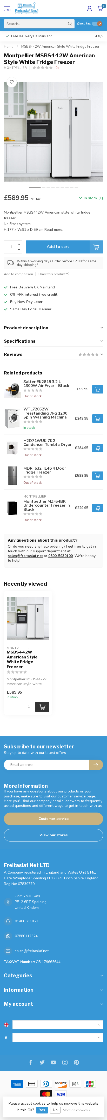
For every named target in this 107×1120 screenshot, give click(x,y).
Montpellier (15, 67)
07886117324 (26, 936)
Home (9, 46)
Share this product (52, 274)
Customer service (53, 818)
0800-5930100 (60, 555)
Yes (42, 1109)
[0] (100, 8)
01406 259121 (27, 921)
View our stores (53, 835)
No (55, 1109)
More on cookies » (76, 1110)
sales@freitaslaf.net (25, 555)
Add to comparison (18, 274)
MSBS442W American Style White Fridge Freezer (60, 46)
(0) (57, 67)
